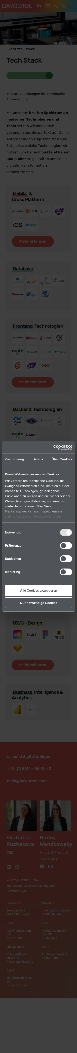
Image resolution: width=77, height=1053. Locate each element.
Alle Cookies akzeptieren (38, 590)
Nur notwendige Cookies (38, 603)
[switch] (66, 545)
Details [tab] (38, 459)
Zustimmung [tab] (14, 459)
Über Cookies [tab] (62, 459)
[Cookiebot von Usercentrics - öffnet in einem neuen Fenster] (54, 447)
